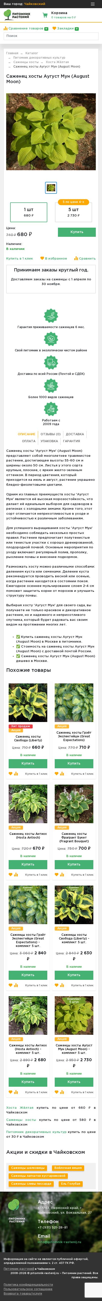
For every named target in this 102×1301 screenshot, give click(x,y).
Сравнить (87, 258)
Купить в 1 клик (19, 258)
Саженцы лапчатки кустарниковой (38, 1176)
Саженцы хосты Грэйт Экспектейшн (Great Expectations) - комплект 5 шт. (28, 940)
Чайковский (34, 4)
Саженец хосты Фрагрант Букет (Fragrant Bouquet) (74, 838)
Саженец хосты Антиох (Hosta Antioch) (28, 836)
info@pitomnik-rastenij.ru (59, 1242)
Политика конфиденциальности (28, 1284)
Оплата (28, 441)
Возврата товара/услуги (23, 1293)
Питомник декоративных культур (36, 1132)
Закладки (67, 28)
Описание (26, 434)
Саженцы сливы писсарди (31, 1183)
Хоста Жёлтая (19, 1108)
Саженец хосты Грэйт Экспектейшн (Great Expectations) (74, 736)
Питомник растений (19, 1269)
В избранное (55, 258)
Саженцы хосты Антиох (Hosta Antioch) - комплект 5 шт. (28, 1049)
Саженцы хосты (21, 1120)
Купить (77, 232)
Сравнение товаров (27, 28)
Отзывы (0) (51, 434)
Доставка (75, 434)
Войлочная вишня (68, 1168)
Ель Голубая (70, 1183)
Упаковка (49, 441)
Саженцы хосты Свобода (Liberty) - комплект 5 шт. (74, 939)
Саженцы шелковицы (28, 1168)
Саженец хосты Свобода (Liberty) (28, 738)
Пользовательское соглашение (28, 1289)
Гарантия (71, 441)
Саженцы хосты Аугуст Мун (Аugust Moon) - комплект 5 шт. (74, 1049)
